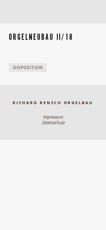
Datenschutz (53, 123)
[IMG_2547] (15, 27)
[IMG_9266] (28, 27)
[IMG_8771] (23, 27)
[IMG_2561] (16, 27)
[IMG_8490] (20, 27)
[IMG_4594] (14, 27)
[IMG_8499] (21, 27)
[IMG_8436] (24, 27)
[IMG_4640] (10, 27)
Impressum (53, 117)
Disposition (28, 67)
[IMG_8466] (18, 27)
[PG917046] (9, 27)
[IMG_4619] (11, 27)
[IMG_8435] (22, 27)
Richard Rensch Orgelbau (53, 102)
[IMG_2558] (17, 27)
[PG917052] (13, 27)
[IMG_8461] (27, 27)
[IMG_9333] (25, 27)
